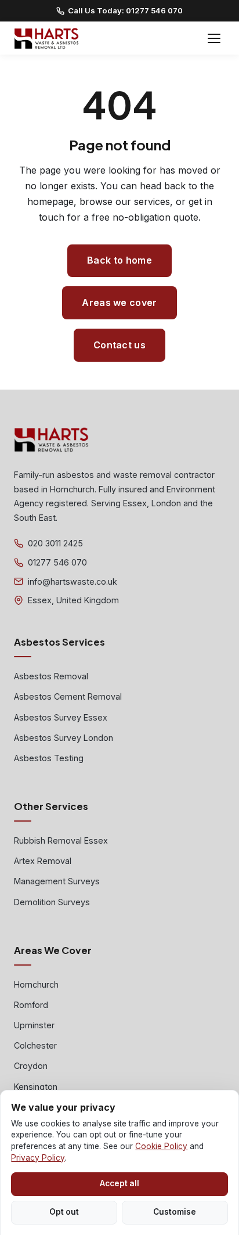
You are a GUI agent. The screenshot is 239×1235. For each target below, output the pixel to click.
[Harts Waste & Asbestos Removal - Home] (46, 38)
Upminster (34, 1025)
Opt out (64, 1211)
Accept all (119, 1183)
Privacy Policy (37, 1157)
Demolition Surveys (52, 902)
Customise (174, 1211)
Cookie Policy (161, 1146)
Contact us (119, 345)
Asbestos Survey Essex (60, 717)
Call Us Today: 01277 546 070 (125, 10)
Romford (31, 1005)
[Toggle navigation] (214, 38)
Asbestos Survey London (63, 738)
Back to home (119, 260)
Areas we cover (119, 302)
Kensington (35, 1087)
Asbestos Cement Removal (68, 696)
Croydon (31, 1066)
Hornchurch (36, 984)
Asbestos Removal (51, 676)
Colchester (35, 1045)
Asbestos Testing (49, 758)
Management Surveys (57, 881)
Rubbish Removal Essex (61, 840)
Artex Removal (42, 861)
